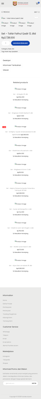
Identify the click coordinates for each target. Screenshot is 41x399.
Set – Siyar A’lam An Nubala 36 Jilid (20, 266)
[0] (37, 3)
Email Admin (7, 342)
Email (4, 339)
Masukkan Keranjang (20, 43)
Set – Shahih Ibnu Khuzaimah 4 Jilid (20, 151)
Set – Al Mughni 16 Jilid (20, 94)
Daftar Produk (7, 304)
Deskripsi (6, 60)
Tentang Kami (7, 321)
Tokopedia (6, 360)
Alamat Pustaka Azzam (10, 346)
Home (5, 300)
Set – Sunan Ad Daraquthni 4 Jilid (20, 209)
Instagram (6, 356)
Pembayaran (7, 307)
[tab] (20, 60)
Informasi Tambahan (12, 65)
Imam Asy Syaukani (11, 51)
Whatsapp (6, 332)
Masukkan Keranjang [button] (21, 100)
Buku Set (11, 49)
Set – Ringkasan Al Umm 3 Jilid (20, 169)
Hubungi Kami (7, 318)
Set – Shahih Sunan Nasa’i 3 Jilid (20, 247)
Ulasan (6, 70)
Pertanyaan (7, 311)
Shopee (5, 363)
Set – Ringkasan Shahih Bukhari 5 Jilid (20, 113)
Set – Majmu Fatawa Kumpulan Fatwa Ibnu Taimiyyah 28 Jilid (20, 189)
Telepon (5, 335)
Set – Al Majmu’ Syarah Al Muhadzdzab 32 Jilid (20, 132)
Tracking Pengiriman (9, 314)
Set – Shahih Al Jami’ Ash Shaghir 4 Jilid (20, 228)
